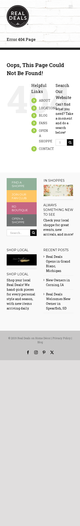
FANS (43, 123)
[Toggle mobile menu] (71, 6)
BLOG (43, 115)
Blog (40, 342)
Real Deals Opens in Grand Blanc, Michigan (58, 264)
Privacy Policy (61, 338)
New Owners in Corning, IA (58, 282)
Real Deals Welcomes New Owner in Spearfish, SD (58, 301)
